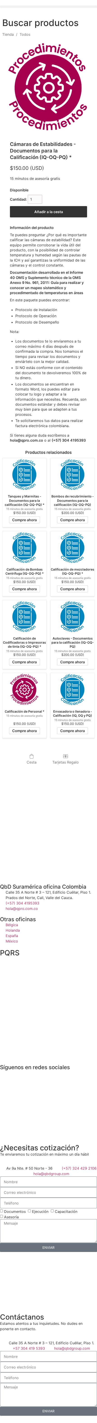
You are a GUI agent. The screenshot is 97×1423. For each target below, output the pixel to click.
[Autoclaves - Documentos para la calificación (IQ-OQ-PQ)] (73, 616)
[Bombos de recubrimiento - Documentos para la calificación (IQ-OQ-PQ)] (73, 474)
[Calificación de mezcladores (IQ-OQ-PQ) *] (73, 547)
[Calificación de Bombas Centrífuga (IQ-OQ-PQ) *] (24, 547)
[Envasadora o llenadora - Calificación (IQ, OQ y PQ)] (73, 689)
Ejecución (40, 1211)
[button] (48, 6)
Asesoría (11, 1217)
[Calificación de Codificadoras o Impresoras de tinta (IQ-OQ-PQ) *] (24, 616)
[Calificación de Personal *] (24, 689)
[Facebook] (5, 1075)
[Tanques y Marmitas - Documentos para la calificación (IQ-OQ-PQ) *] (24, 474)
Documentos (15, 1211)
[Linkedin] (18, 1075)
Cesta (32, 762)
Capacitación (66, 1211)
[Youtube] (42, 1075)
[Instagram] (30, 1075)
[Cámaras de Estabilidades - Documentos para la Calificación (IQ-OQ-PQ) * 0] (48, 87)
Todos (25, 34)
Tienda (8, 34)
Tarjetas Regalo (65, 762)
